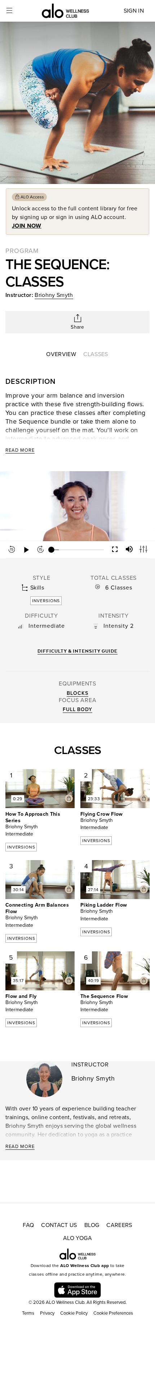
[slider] (77, 549)
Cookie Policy (74, 1313)
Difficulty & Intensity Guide (77, 651)
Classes (95, 354)
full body (77, 709)
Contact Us (59, 1225)
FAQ (28, 1225)
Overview (61, 354)
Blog (91, 1225)
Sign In (134, 10)
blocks (77, 693)
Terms (28, 1313)
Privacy (47, 1313)
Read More (20, 450)
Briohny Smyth (54, 295)
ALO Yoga (77, 1238)
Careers (119, 1225)
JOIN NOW (26, 225)
